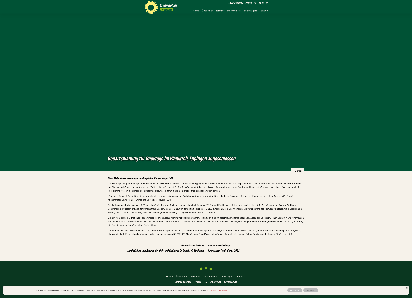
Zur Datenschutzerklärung (217, 290)
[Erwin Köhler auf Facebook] (260, 2)
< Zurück (297, 170)
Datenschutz (230, 281)
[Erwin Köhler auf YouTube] (266, 2)
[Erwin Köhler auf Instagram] (263, 2)
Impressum (215, 281)
